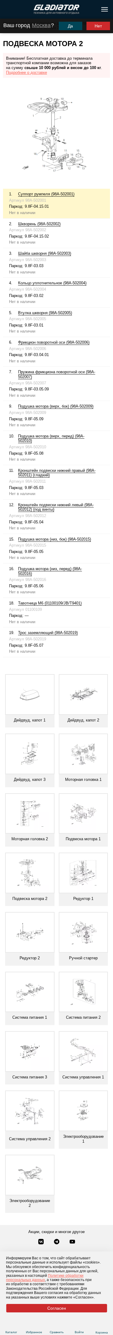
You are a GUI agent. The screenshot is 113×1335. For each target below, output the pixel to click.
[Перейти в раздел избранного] (33, 1325)
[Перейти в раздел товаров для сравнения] (56, 1325)
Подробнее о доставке (26, 72)
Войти (79, 1332)
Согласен (56, 1308)
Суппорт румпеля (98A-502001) (46, 194)
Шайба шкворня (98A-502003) (44, 253)
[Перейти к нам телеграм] (57, 1242)
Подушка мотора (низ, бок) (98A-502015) (54, 539)
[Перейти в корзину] (102, 1325)
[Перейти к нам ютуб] (72, 1242)
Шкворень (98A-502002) (39, 224)
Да (70, 26)
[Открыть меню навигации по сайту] (104, 9)
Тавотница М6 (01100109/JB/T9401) (50, 603)
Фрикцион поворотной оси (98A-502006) (53, 342)
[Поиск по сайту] (7, 9)
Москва (41, 25)
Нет (98, 26)
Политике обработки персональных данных (44, 1277)
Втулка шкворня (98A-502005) (45, 313)
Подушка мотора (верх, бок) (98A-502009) (55, 406)
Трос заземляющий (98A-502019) (48, 632)
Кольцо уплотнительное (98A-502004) (52, 283)
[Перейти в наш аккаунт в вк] (41, 1242)
